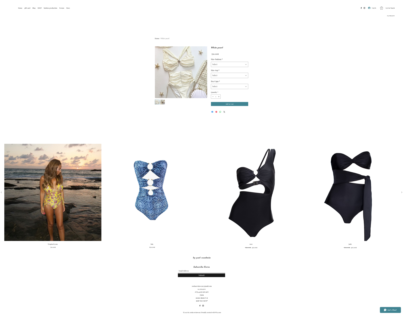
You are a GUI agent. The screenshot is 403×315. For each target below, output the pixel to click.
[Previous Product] (1, 192)
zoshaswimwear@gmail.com (202, 286)
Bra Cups (215, 81)
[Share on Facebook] (212, 112)
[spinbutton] (216, 97)
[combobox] (229, 64)
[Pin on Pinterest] (216, 112)
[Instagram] (364, 8)
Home (157, 38)
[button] (381, 8)
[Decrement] (212, 97)
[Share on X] (224, 112)
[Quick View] (52, 192)
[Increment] (219, 97)
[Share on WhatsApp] (220, 112)
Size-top (215, 70)
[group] (201, 196)
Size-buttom (217, 59)
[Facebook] (361, 8)
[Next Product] (401, 192)
